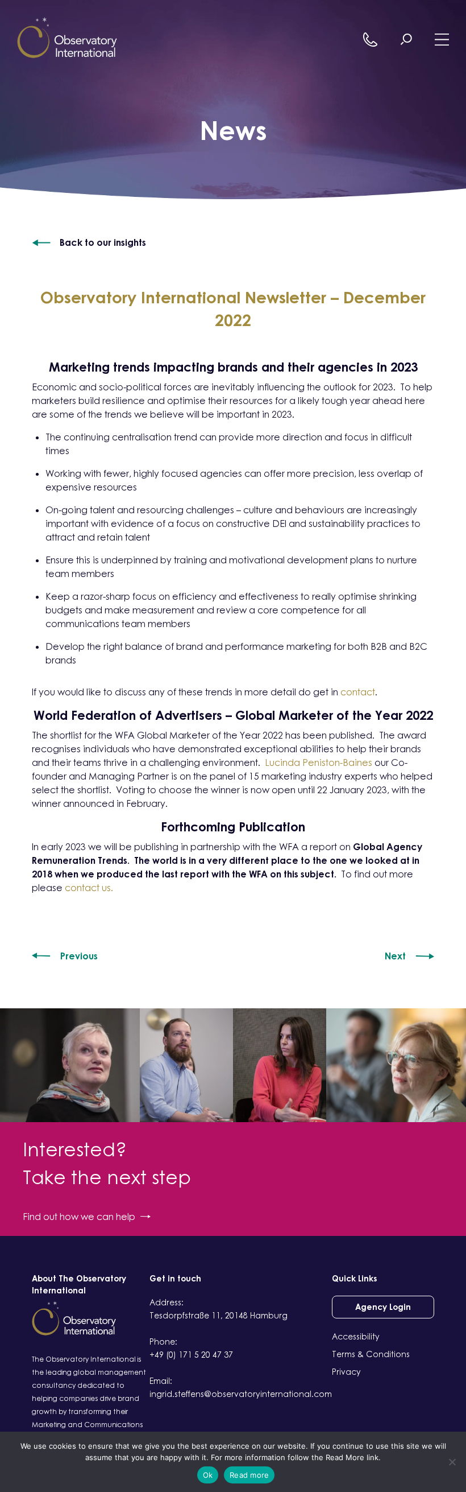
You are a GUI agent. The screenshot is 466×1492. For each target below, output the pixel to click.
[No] (451, 1462)
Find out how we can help (79, 1216)
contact (357, 692)
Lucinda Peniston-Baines (318, 762)
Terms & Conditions (371, 1354)
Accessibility (356, 1336)
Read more (249, 1474)
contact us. (89, 887)
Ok (208, 1474)
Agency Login (383, 1307)
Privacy (346, 1371)
